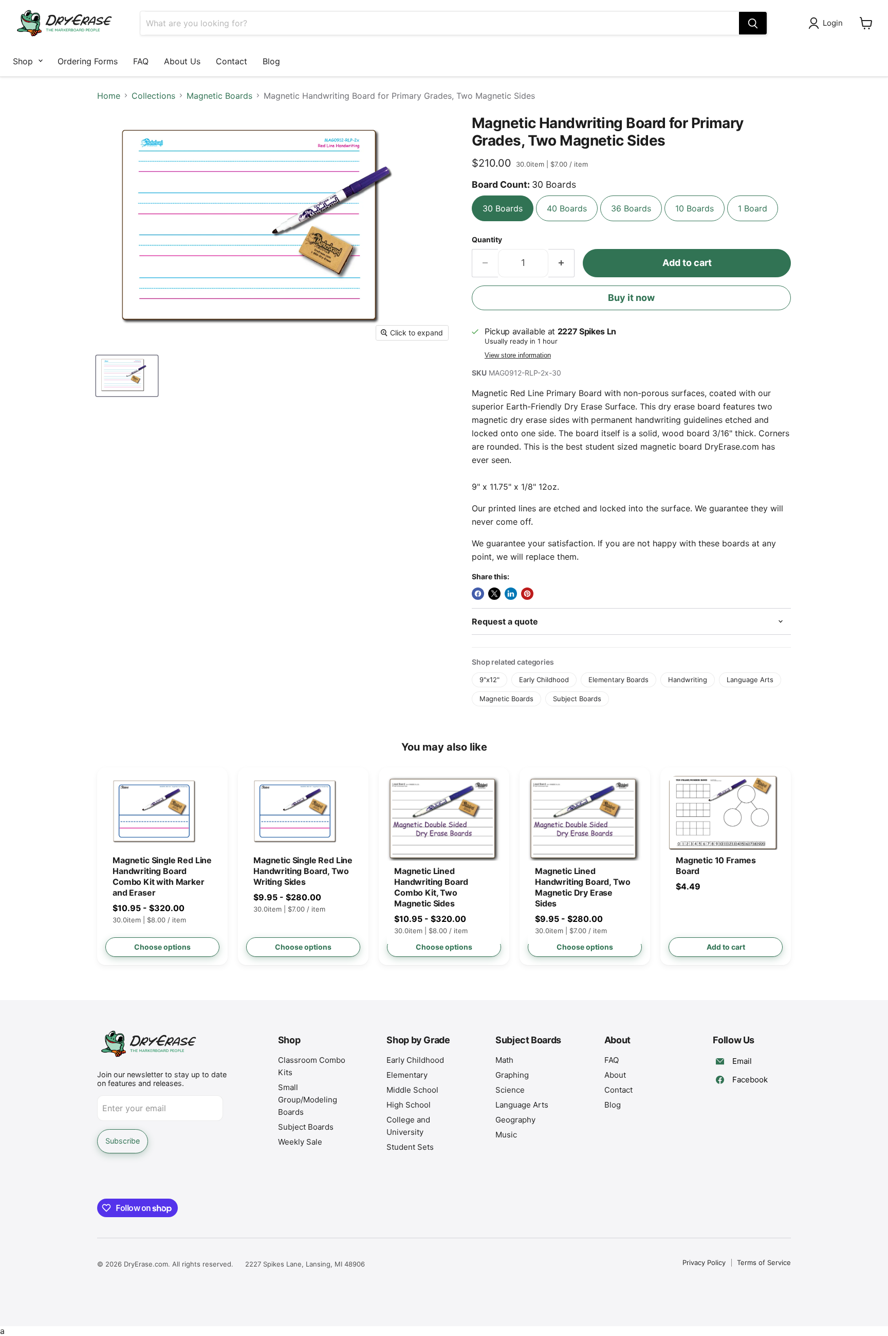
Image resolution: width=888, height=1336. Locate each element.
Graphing (512, 1075)
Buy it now (631, 297)
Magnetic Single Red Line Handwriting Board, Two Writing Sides (303, 871)
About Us (182, 61)
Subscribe (122, 1140)
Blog (271, 61)
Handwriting (687, 679)
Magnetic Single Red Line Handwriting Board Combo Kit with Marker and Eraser (162, 876)
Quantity (487, 240)
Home (108, 95)
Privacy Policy (704, 1262)
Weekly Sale (300, 1142)
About (615, 1075)
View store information (518, 355)
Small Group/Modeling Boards (307, 1099)
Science (510, 1090)
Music (506, 1134)
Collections (153, 95)
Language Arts (750, 679)
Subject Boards (577, 698)
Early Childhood (544, 679)
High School (408, 1105)
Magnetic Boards (219, 95)
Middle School (412, 1090)
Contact (231, 61)
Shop (23, 61)
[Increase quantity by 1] (561, 263)
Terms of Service (764, 1262)
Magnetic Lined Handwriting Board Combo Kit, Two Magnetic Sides (431, 887)
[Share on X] (494, 593)
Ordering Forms (88, 61)
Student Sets (410, 1147)
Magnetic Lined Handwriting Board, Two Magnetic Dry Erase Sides (582, 887)
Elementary (407, 1075)
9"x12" (489, 679)
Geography (515, 1120)
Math (504, 1060)
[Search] (753, 23)
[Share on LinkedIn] (511, 593)
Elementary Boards (618, 679)
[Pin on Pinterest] (527, 593)
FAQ (141, 61)
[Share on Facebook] (478, 593)
